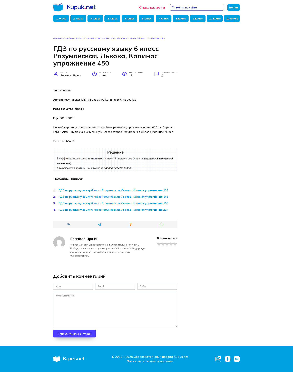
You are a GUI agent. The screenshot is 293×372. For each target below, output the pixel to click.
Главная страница (63, 38)
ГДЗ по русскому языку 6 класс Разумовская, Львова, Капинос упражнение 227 (113, 209)
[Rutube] (218, 359)
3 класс (95, 18)
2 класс (78, 18)
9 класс (198, 18)
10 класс (215, 18)
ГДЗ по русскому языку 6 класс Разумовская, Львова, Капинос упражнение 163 (113, 196)
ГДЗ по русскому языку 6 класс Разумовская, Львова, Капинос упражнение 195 (113, 203)
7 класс (164, 18)
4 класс (112, 18)
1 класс (61, 18)
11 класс (232, 18)
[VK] (237, 359)
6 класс (146, 18)
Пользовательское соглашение (150, 361)
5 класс (129, 18)
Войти (233, 7)
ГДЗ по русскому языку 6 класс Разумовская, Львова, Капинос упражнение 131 (113, 190)
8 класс (181, 18)
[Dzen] (227, 359)
